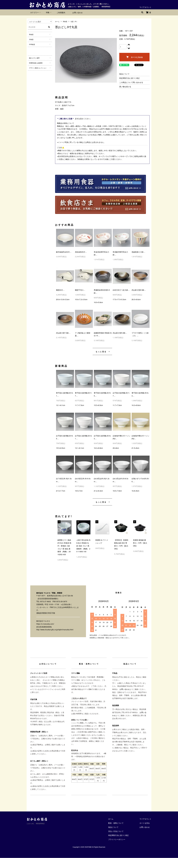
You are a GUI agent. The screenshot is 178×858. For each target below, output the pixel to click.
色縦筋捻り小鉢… (138, 252)
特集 (47, 12)
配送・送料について (116, 823)
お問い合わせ (77, 12)
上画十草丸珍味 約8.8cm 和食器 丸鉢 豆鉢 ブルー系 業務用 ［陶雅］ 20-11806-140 (83, 546)
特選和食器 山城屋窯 (36, 63)
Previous (59, 530)
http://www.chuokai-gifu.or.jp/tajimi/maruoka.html (54, 629)
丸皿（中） (74, 21)
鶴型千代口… (80, 290)
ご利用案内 (61, 12)
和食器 (65, 21)
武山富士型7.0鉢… (63, 333)
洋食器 (31, 39)
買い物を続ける (125, 86)
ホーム (57, 21)
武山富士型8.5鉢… (139, 290)
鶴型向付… (60, 290)
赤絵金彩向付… (81, 252)
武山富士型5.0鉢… (120, 333)
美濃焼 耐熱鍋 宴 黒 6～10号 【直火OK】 (140, 543)
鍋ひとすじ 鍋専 (34, 58)
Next (145, 530)
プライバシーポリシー (116, 839)
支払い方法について (116, 831)
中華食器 (32, 44)
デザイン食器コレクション (37, 68)
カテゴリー (34, 12)
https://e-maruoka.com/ (45, 624)
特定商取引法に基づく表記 (129, 78)
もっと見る (101, 351)
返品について (124, 74)
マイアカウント (145, 7)
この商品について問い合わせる (131, 82)
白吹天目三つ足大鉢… (121, 290)
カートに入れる (137, 57)
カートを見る (144, 823)
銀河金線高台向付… (63, 252)
